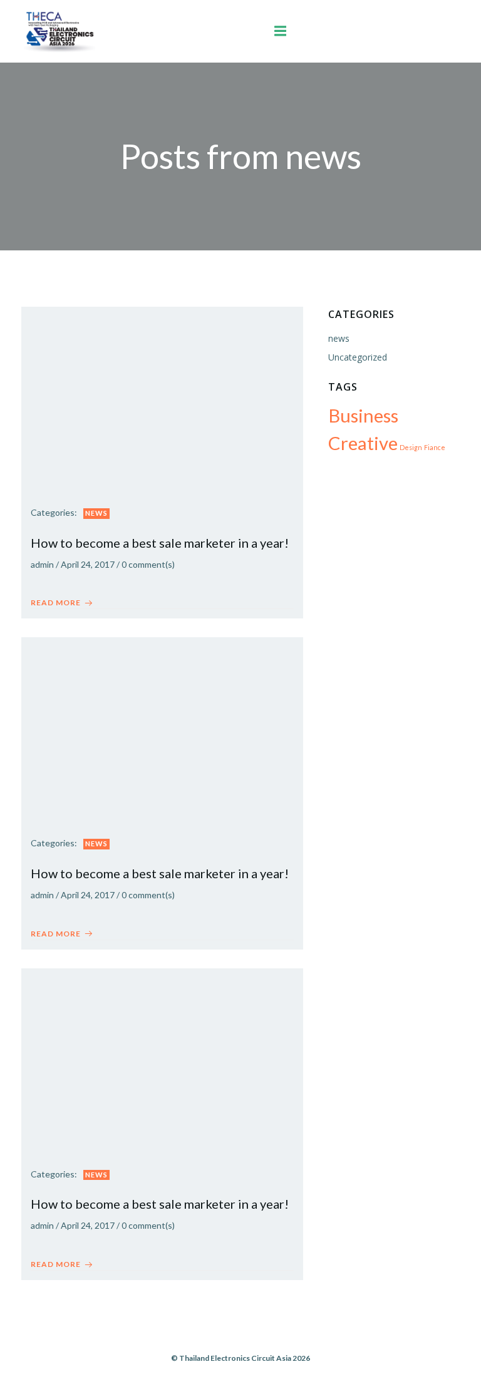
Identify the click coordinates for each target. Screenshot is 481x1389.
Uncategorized (357, 357)
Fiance (434, 447)
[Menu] (280, 31)
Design (411, 447)
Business (363, 415)
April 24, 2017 (88, 564)
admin (42, 564)
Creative (363, 443)
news (96, 513)
